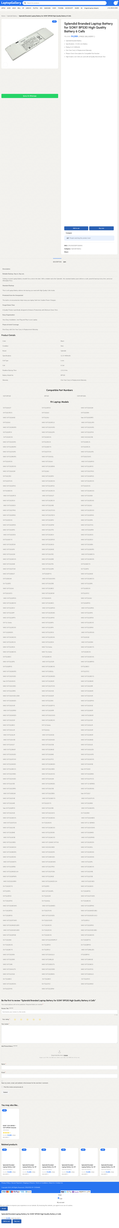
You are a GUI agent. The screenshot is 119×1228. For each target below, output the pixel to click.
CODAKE (37, 1187)
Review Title (7, 1008)
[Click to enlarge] (5, 64)
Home (3, 16)
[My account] (110, 3)
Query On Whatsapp (29, 96)
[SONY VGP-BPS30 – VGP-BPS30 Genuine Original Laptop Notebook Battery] (10, 1116)
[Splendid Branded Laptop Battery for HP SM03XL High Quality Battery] (50, 1155)
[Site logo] (11, 3)
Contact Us (59, 1183)
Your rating (6, 1019)
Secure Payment (16, 1183)
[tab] (57, 261)
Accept (4, 1208)
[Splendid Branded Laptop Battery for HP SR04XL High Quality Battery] (69, 1155)
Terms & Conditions (42, 1183)
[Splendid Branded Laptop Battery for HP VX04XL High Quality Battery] (109, 1155)
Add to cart (76, 228)
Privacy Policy (5, 1183)
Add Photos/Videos (9, 1046)
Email (3, 1072)
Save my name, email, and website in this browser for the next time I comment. (24, 1083)
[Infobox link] (111, 8)
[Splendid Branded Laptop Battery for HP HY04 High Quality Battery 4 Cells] (30, 1155)
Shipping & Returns (29, 1183)
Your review (5, 1024)
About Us (52, 1183)
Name (3, 1064)
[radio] (15, 1020)
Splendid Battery (12, 16)
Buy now (101, 228)
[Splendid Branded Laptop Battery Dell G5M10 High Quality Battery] (10, 1155)
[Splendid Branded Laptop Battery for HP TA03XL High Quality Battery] (89, 1155)
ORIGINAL (6, 1130)
